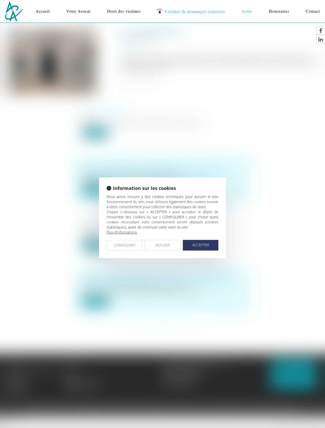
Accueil (43, 11)
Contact (313, 11)
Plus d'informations (122, 232)
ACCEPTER (200, 244)
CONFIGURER (124, 245)
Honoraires (279, 11)
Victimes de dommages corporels (194, 11)
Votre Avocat (78, 11)
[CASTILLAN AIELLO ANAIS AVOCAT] (14, 11)
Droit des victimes (124, 11)
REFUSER (162, 245)
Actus (246, 11)
